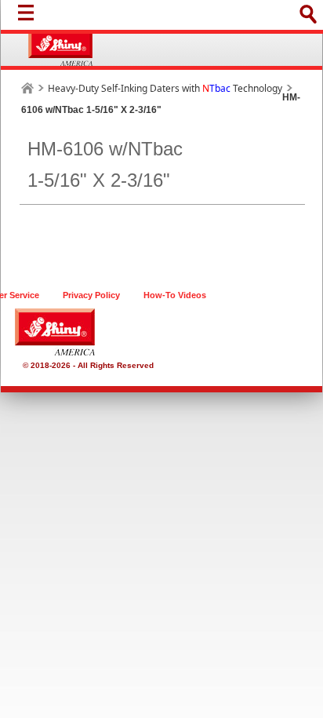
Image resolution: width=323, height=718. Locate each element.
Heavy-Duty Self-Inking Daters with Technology (165, 88)
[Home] (27, 88)
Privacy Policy (91, 295)
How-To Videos (174, 295)
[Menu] (29, 16)
